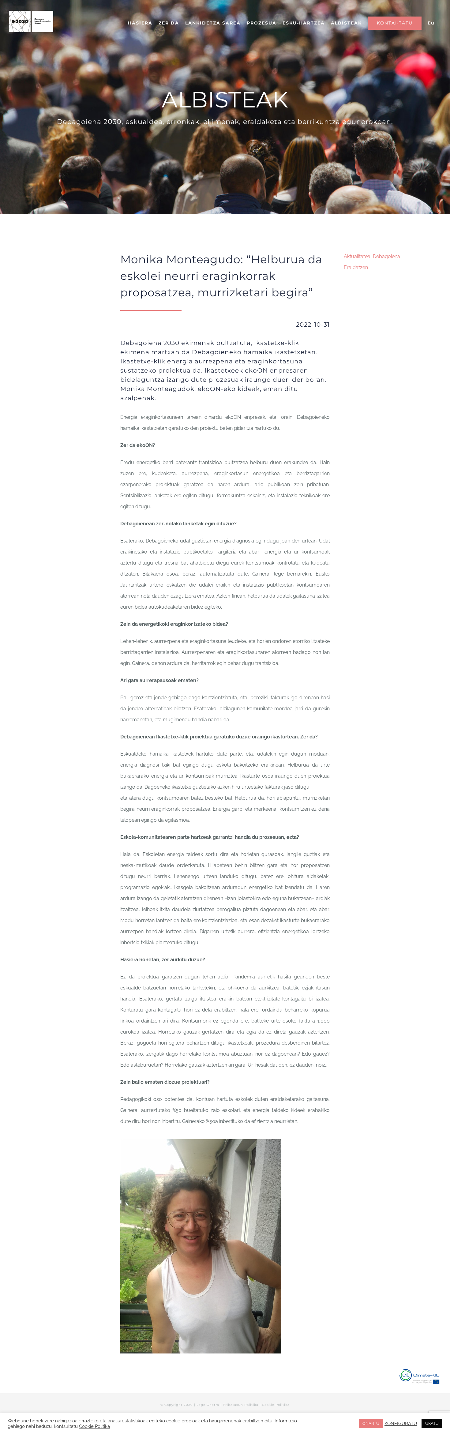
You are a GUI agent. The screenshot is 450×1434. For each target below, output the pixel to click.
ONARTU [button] (370, 1423)
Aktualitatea (357, 256)
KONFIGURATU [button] (400, 1423)
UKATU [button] (432, 1423)
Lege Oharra (208, 1405)
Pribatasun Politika (240, 1405)
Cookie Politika (276, 1405)
